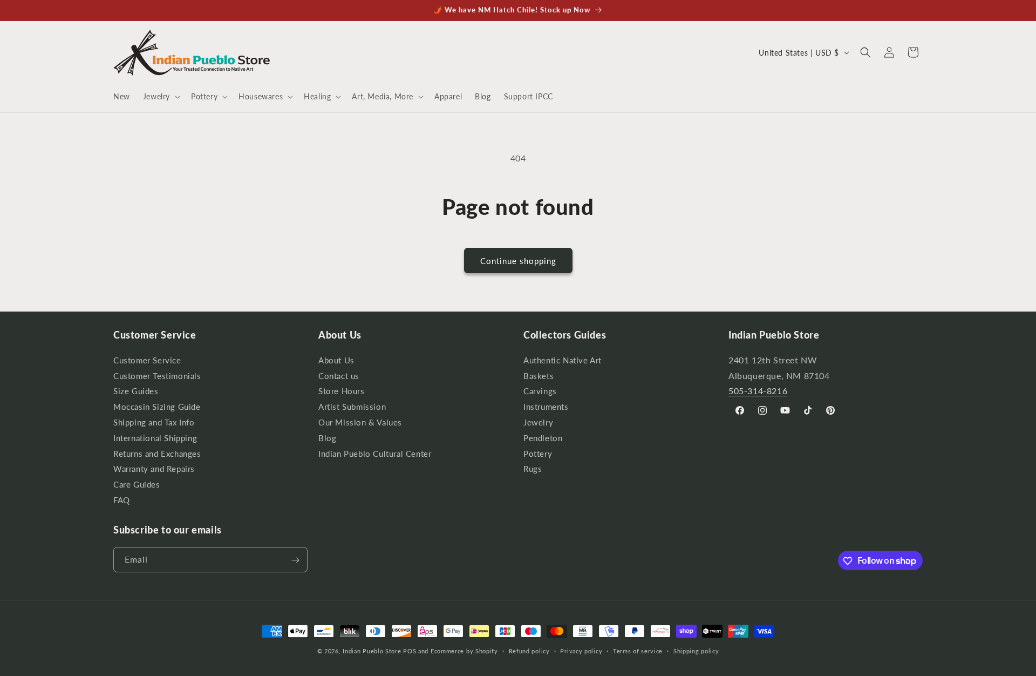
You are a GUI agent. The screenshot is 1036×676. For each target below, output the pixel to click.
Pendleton (542, 437)
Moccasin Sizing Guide (157, 406)
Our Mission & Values (360, 421)
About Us (336, 361)
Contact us (338, 375)
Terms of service (638, 650)
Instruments (546, 406)
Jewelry (538, 421)
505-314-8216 (757, 391)
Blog (327, 437)
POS (409, 650)
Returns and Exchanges (157, 453)
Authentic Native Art (562, 361)
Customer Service (147, 361)
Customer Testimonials (157, 375)
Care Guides (136, 484)
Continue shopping (518, 261)
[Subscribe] (295, 560)
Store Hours (341, 391)
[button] (161, 96)
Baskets (538, 375)
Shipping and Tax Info (154, 421)
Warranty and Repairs (154, 468)
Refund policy (529, 650)
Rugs (532, 468)
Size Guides (136, 391)
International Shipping (155, 437)
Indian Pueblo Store (372, 650)
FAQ (121, 499)
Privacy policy (581, 650)
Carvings (540, 391)
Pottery (537, 453)
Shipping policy (696, 650)
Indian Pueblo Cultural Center (374, 453)
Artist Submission (352, 406)
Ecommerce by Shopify (464, 650)
